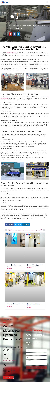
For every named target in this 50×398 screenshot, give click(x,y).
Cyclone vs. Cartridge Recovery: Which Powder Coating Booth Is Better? (35, 265)
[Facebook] (14, 34)
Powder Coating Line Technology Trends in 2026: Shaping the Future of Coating (34, 304)
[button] (47, 2)
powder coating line (11, 52)
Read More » (9, 268)
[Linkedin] (18, 34)
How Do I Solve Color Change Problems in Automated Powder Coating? (15, 304)
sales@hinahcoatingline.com (9, 360)
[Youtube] (10, 34)
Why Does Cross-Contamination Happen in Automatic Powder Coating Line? (14, 265)
